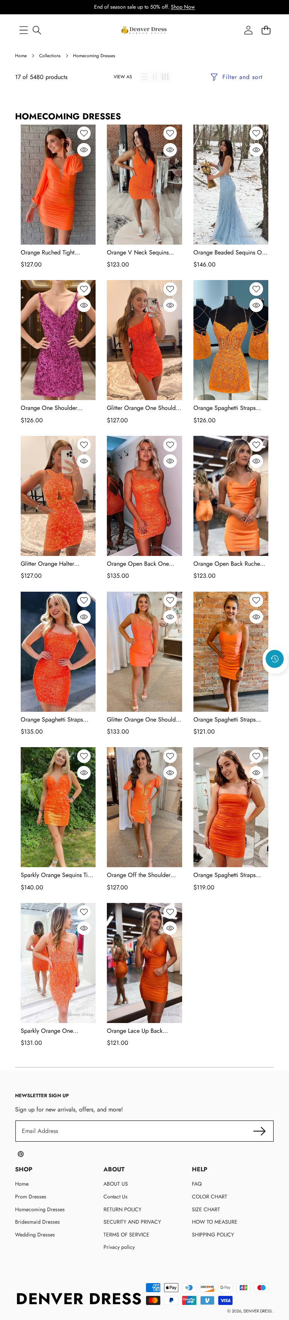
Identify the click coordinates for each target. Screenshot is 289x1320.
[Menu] (23, 30)
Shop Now (183, 7)
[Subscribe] (259, 1131)
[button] (275, 679)
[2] (154, 77)
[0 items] (265, 30)
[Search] (36, 30)
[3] (165, 77)
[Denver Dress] (144, 30)
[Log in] (248, 30)
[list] (144, 77)
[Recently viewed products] (275, 659)
